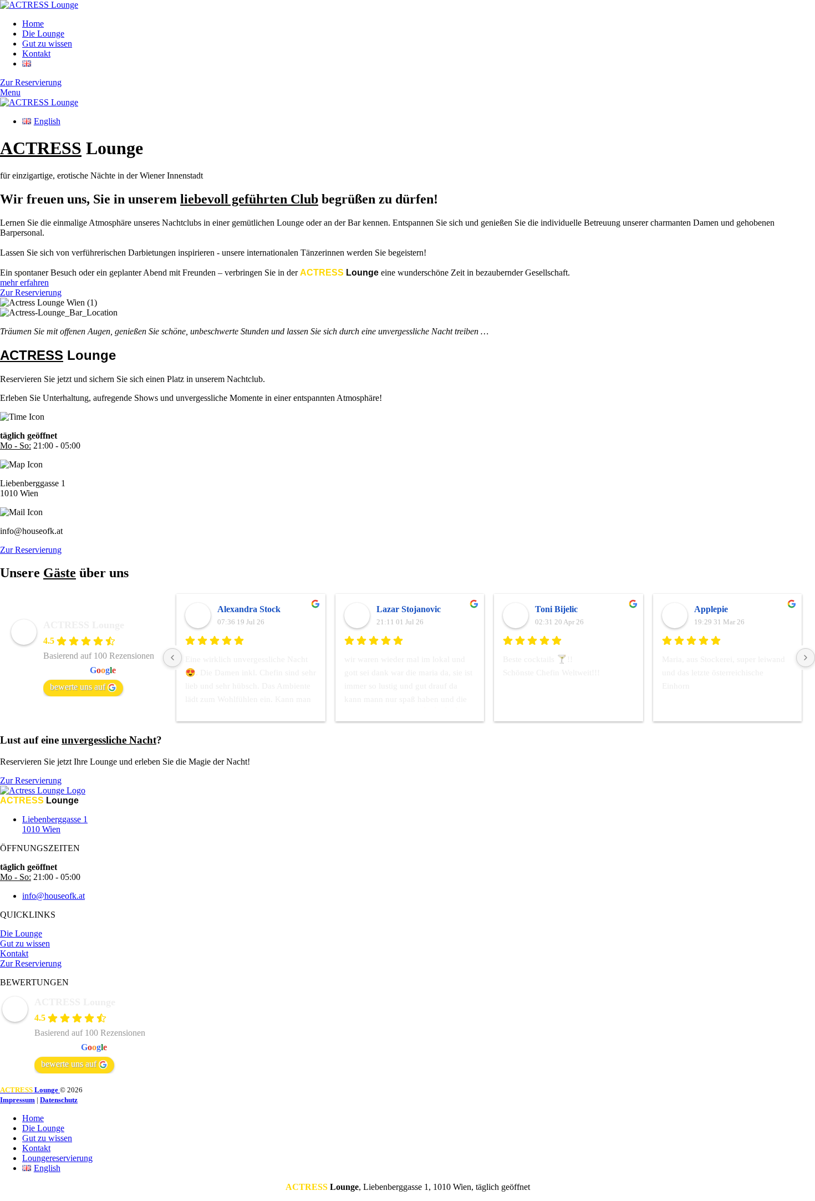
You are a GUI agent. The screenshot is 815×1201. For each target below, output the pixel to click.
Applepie (711, 609)
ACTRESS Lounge (83, 624)
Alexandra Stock (249, 609)
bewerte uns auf (77, 686)
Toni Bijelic (556, 609)
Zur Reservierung (31, 963)
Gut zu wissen (25, 943)
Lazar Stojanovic (408, 609)
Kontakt (14, 953)
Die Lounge (21, 933)
